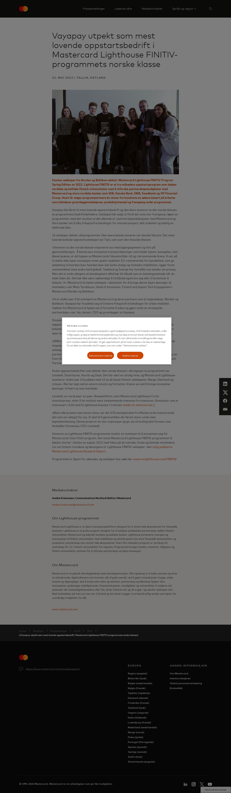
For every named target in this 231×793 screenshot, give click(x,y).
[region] (117, 341)
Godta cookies (130, 355)
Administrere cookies (100, 355)
